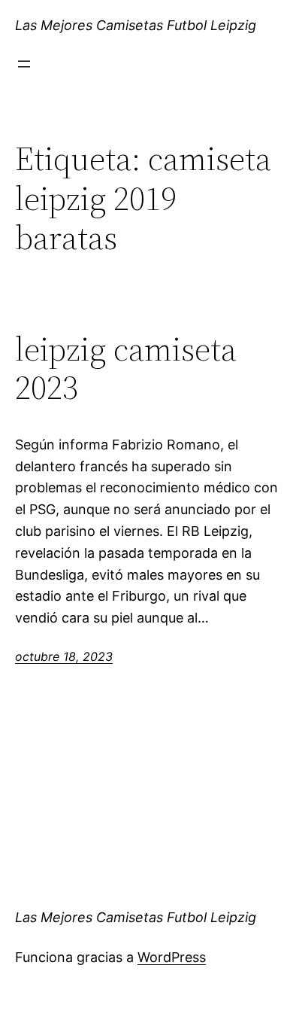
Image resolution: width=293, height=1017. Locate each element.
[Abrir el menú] (24, 64)
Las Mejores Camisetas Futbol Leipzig (135, 25)
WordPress (171, 957)
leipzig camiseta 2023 (126, 368)
